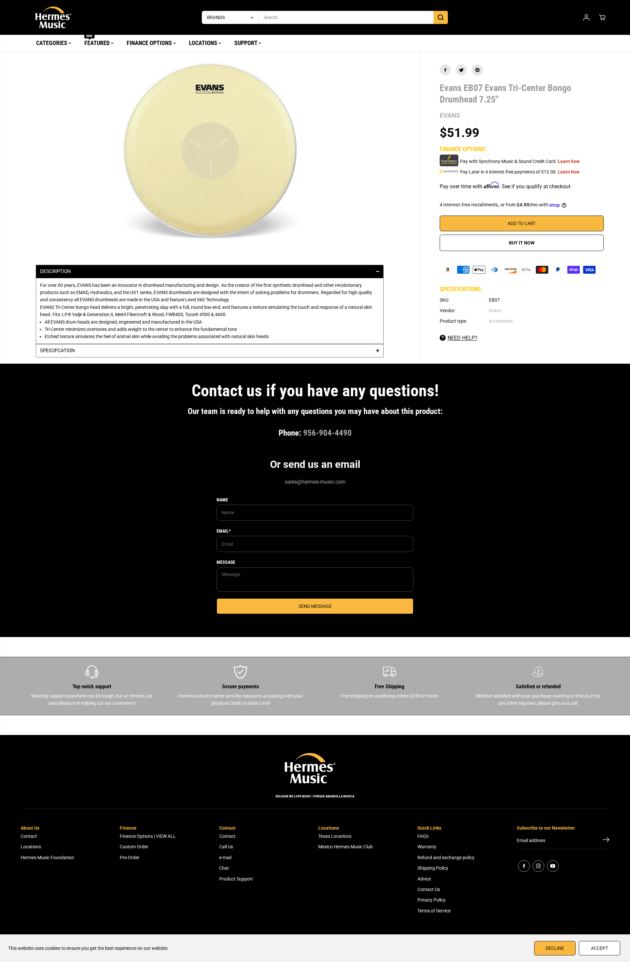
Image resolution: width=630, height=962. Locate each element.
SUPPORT (246, 42)
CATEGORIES (52, 42)
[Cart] (602, 17)
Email (224, 531)
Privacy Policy (431, 900)
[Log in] (586, 17)
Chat (224, 868)
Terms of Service (434, 910)
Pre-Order (129, 857)
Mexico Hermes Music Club (345, 846)
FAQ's (423, 836)
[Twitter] (461, 70)
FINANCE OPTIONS (150, 42)
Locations (31, 846)
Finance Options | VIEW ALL (148, 836)
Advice (424, 879)
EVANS (450, 115)
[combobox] (209, 329)
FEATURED (97, 40)
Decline (555, 948)
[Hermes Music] (53, 17)
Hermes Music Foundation (47, 857)
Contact (29, 836)
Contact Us (428, 889)
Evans (495, 310)
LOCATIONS (204, 42)
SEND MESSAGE (315, 606)
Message (226, 562)
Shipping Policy (432, 868)
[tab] (210, 271)
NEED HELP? (462, 338)
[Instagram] (538, 866)
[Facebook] (445, 70)
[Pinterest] (477, 70)
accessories (501, 321)
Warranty (426, 846)
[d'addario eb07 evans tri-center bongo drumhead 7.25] (210, 149)
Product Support (236, 879)
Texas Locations (334, 836)
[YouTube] (553, 866)
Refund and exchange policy (445, 857)
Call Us (226, 846)
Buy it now (522, 242)
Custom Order (134, 846)
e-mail (225, 857)
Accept (599, 948)
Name (222, 499)
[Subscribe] (606, 841)
